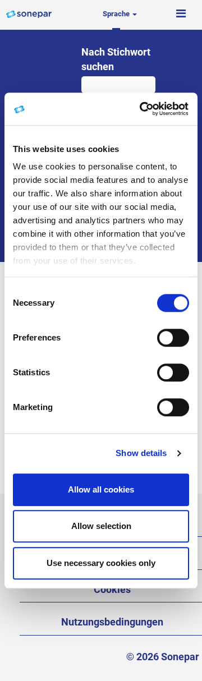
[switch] (173, 338)
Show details (141, 453)
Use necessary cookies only (101, 563)
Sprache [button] (117, 14)
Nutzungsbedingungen (112, 622)
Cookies (112, 589)
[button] (180, 14)
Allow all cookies (101, 489)
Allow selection (101, 526)
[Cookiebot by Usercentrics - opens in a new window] (142, 109)
